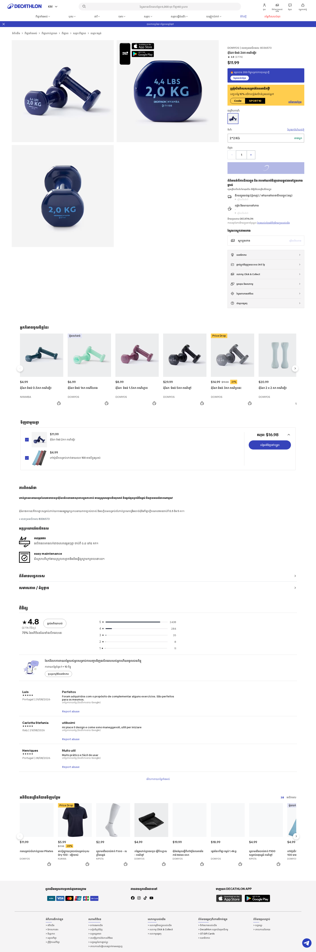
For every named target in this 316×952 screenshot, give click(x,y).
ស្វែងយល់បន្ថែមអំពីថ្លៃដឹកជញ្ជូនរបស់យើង (273, 222)
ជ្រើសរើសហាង (295, 240)
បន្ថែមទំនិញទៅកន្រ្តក (270, 444)
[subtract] (231, 155)
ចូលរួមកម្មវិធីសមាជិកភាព (58, 674)
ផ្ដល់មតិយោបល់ (55, 623)
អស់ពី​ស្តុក (269, 168)
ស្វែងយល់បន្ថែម (239, 78)
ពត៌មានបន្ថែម (295, 101)
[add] (251, 155)
